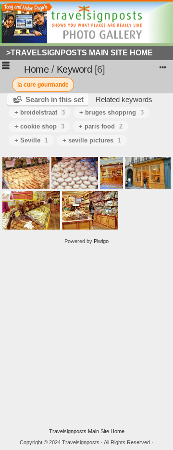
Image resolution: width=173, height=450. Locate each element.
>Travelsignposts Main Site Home (79, 53)
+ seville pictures (91, 140)
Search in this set (54, 99)
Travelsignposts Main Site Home (86, 431)
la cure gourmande (43, 84)
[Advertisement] (86, 336)
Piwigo (101, 241)
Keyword (74, 69)
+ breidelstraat (39, 112)
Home (36, 69)
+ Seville (31, 140)
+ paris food (101, 126)
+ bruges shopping (111, 112)
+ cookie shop (39, 126)
